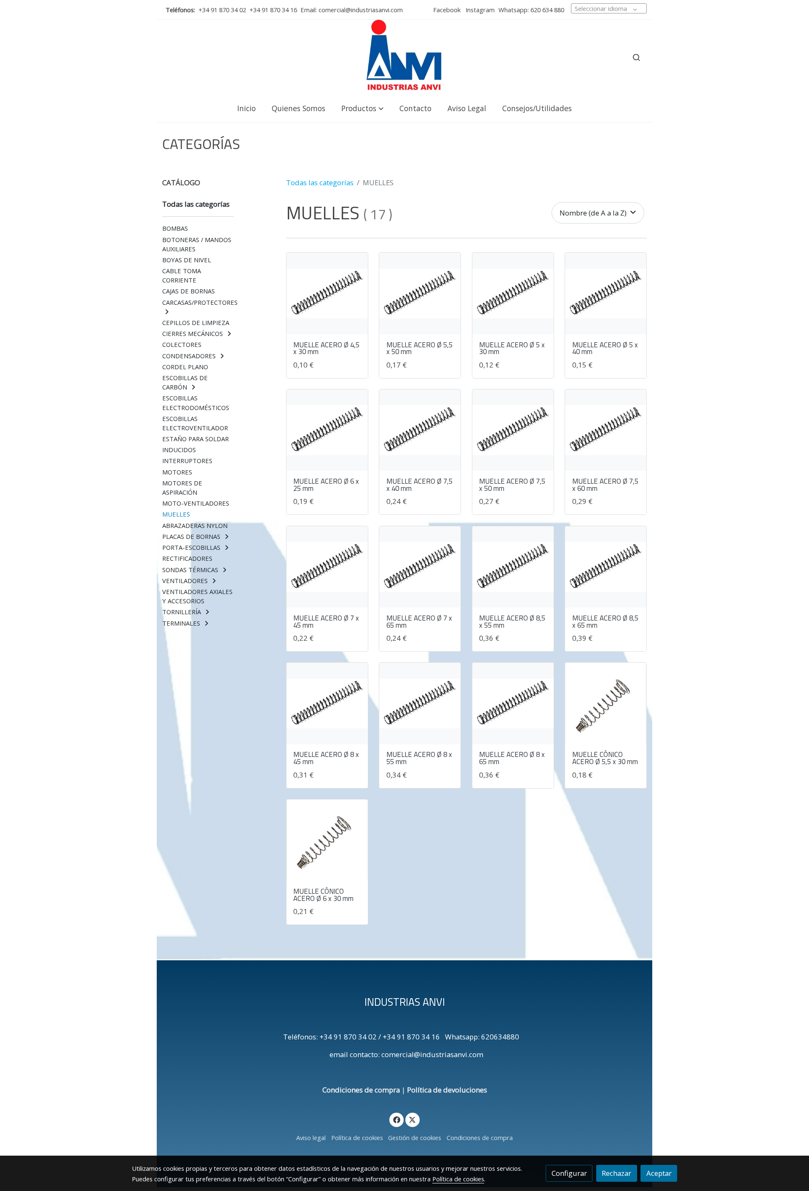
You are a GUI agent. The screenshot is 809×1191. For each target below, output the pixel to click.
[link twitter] (412, 1119)
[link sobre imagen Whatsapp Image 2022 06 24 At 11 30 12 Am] (605, 703)
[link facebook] (396, 1119)
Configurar (569, 1173)
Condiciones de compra (361, 1090)
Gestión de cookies (414, 1137)
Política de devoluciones (447, 1090)
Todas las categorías (320, 182)
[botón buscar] (636, 57)
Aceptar (659, 1173)
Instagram (479, 9)
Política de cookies (357, 1137)
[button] (362, 108)
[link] (404, 57)
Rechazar (616, 1173)
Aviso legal (311, 1137)
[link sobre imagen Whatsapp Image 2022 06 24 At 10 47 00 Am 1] (420, 293)
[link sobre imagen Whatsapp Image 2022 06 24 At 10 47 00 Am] (327, 293)
